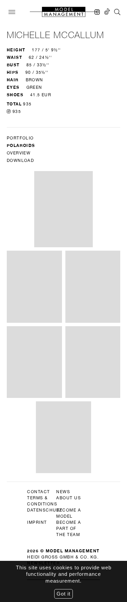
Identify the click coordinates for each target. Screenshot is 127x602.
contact (38, 491)
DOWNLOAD (20, 160)
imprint (37, 522)
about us (68, 498)
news (63, 491)
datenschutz (44, 510)
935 (16, 111)
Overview (18, 153)
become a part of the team (68, 528)
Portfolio (20, 138)
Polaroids (21, 145)
